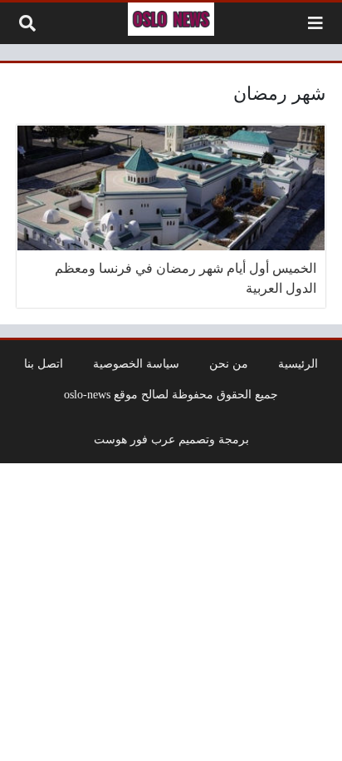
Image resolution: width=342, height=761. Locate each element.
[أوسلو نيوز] (171, 19)
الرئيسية (298, 363)
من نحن (228, 363)
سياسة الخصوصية (136, 363)
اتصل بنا (43, 363)
